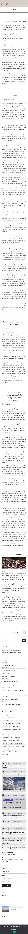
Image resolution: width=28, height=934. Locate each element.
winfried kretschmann (7, 751)
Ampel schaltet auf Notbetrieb (14, 21)
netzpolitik (4, 740)
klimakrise (4, 735)
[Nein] (26, 929)
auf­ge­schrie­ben (10, 332)
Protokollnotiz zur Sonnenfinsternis (10, 681)
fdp (3, 723)
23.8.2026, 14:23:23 (17, 838)
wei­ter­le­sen (4, 86)
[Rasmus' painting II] (7, 404)
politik (18, 740)
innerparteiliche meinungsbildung (10, 732)
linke (18, 735)
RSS (7, 861)
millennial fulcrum (9, 799)
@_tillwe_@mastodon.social (8, 854)
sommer (4, 746)
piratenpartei (12, 740)
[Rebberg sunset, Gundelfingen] (5, 909)
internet (22, 732)
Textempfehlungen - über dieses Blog (10, 646)
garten (18, 723)
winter (16, 751)
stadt (13, 746)
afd (3, 715)
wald (11, 749)
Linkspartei (5, 737)
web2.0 (15, 749)
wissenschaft (5, 754)
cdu (16, 720)
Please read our (12, 882)
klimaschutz (12, 735)
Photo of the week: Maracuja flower (10, 699)
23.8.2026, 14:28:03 (17, 828)
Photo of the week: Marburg (8, 676)
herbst (18, 726)
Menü (14, 9)
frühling (13, 723)
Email (3, 875)
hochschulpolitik (6, 729)
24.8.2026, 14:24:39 (17, 771)
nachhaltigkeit (18, 737)
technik (17, 746)
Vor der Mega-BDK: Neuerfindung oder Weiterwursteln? (14, 397)
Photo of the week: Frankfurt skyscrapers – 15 (12, 685)
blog (3, 718)
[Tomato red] (13, 907)
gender (4, 726)
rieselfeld (11, 743)
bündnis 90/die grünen (7, 720)
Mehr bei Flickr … (6, 916)
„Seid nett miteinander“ (13, 554)
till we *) (21, 3)
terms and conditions (16, 882)
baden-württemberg (19, 715)
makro (11, 737)
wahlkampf (5, 749)
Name (3, 868)
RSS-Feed (4, 895)
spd (9, 746)
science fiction (18, 743)
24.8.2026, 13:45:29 (19, 799)
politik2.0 (4, 743)
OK (14, 931)
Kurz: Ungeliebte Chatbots (8, 665)
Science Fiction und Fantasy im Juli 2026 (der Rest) (14, 695)
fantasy (20, 720)
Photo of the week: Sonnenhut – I (9, 661)
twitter (22, 746)
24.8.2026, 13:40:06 (17, 813)
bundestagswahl (15, 718)
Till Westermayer (7, 763)
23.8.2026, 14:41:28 (17, 821)
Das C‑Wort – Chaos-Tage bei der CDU (11, 704)
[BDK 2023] (5, 328)
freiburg (8, 723)
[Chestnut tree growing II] (8, 99)
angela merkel (9, 715)
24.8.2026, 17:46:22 (17, 763)
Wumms (14, 95)
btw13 (7, 718)
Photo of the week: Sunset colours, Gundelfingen (13, 690)
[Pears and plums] (6, 905)
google (9, 726)
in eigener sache (16, 729)
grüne (14, 726)
